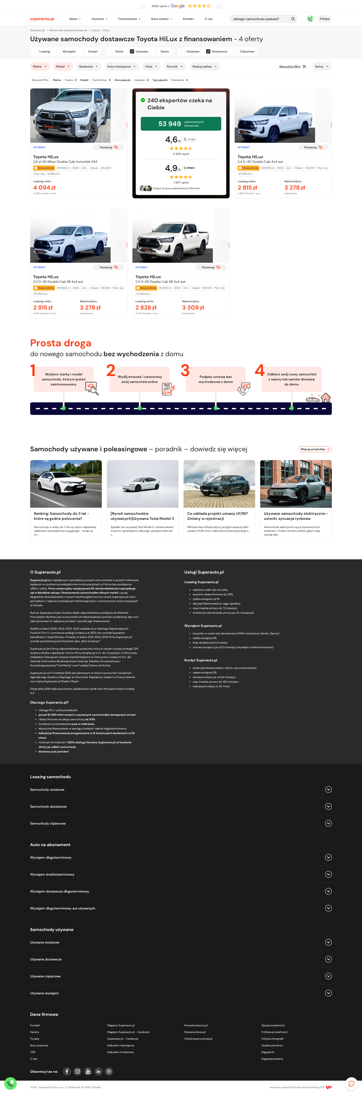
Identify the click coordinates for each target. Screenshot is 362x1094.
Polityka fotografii (272, 1038)
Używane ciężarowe (45, 976)
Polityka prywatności (274, 1032)
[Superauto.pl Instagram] (77, 1071)
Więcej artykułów (313, 449)
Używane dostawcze (46, 959)
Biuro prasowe (39, 1045)
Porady (34, 1038)
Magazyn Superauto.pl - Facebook (128, 1032)
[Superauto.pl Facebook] (67, 1071)
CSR (32, 1052)
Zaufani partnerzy (272, 1045)
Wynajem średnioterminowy (52, 874)
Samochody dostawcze (48, 806)
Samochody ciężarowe (48, 823)
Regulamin (267, 1052)
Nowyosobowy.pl (195, 1032)
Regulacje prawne (272, 1059)
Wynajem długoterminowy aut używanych (62, 908)
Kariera (34, 1032)
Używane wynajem (44, 993)
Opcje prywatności (273, 1025)
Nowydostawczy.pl (196, 1025)
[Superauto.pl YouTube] (88, 1071)
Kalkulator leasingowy (120, 1045)
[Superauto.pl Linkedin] (98, 1071)
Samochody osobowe (47, 789)
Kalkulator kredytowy (120, 1052)
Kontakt (188, 19)
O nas (209, 19)
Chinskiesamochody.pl (198, 1038)
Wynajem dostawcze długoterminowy (59, 891)
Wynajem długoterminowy (50, 857)
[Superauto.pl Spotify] (109, 1071)
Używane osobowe (44, 942)
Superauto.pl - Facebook (122, 1038)
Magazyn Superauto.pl (121, 1025)
